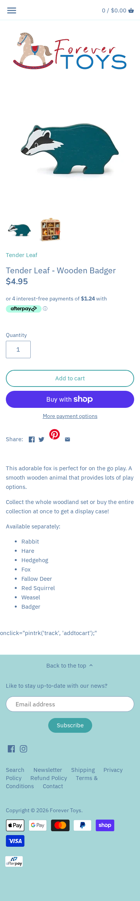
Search (15, 769)
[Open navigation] (12, 10)
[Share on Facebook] (32, 438)
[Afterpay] (14, 861)
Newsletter (48, 769)
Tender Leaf (21, 255)
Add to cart (70, 378)
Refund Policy (48, 778)
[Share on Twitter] (41, 438)
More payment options (70, 416)
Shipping (83, 769)
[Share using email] (67, 438)
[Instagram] (23, 748)
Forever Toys (65, 810)
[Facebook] (11, 748)
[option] (19, 229)
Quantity (16, 335)
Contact (53, 786)
